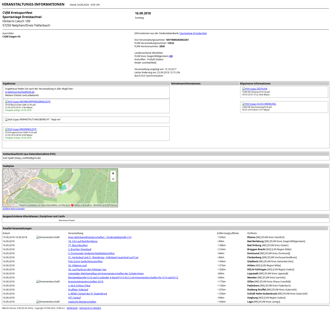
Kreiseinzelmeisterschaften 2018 (85, 281)
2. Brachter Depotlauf (79, 249)
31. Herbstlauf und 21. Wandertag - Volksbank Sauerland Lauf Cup (103, 257)
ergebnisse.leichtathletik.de (19, 92)
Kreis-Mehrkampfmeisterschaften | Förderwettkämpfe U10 (99, 237)
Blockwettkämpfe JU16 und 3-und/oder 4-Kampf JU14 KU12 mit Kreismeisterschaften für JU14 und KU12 (123, 277)
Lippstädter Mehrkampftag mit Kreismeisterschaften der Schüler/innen (106, 273)
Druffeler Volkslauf (78, 289)
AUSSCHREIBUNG (266, 104)
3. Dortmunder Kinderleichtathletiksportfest (91, 253)
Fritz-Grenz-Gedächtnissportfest (85, 261)
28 (171, 56)
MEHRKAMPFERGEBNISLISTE (35, 101)
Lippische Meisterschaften (82, 301)
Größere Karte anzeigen (14, 208)
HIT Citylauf (74, 297)
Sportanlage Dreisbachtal (193, 33)
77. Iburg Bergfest (78, 245)
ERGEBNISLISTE (28, 129)
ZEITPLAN (261, 88)
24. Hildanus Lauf (77, 265)
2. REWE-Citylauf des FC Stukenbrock (87, 293)
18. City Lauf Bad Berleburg (82, 241)
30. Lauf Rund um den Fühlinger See (87, 269)
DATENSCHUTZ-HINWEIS (90, 308)
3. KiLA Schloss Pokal (79, 285)
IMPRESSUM (72, 308)
